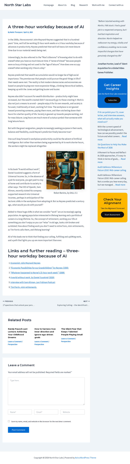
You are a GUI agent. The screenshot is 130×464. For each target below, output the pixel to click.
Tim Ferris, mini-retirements (24, 287)
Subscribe (112, 100)
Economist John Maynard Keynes (25, 263)
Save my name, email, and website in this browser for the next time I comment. (41, 421)
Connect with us (116, 5)
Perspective (12, 344)
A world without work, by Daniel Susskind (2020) (33, 277)
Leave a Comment (15, 341)
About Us (62, 5)
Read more (120, 184)
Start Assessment (112, 214)
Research (83, 5)
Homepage (49, 5)
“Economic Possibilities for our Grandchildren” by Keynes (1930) (40, 267)
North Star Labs (17, 5)
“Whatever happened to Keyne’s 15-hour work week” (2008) (38, 272)
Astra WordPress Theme (85, 457)
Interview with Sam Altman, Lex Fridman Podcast (33, 282)
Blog (73, 5)
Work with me (98, 5)
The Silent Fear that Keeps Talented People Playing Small (72, 332)
